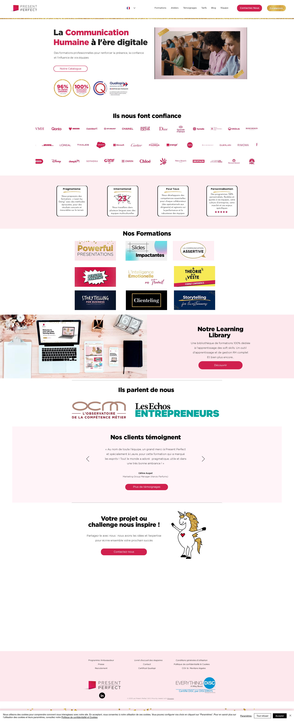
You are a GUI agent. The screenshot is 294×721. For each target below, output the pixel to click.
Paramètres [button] (246, 715)
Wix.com (170, 698)
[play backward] (76, 409)
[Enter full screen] (243, 75)
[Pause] (158, 75)
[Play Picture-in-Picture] (238, 75)
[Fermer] (290, 716)
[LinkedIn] (102, 695)
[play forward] (217, 409)
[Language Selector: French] (131, 8)
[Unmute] (164, 75)
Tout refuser (262, 715)
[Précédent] (87, 459)
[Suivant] (203, 459)
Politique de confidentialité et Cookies (79, 717)
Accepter (279, 715)
